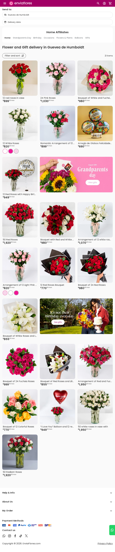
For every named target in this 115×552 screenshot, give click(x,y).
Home (7, 37)
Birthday (37, 37)
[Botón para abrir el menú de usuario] (104, 3)
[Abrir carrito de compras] (110, 3)
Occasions (49, 37)
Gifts (87, 37)
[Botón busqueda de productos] (98, 3)
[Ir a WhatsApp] (112, 530)
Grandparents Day (22, 37)
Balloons (79, 37)
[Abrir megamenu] (4, 3)
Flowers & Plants (65, 37)
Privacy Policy (105, 543)
